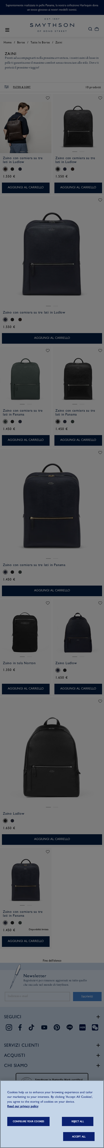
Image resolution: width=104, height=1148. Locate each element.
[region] (52, 1114)
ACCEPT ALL (79, 1136)
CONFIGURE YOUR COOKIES (28, 1121)
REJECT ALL (78, 1121)
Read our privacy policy (22, 1106)
